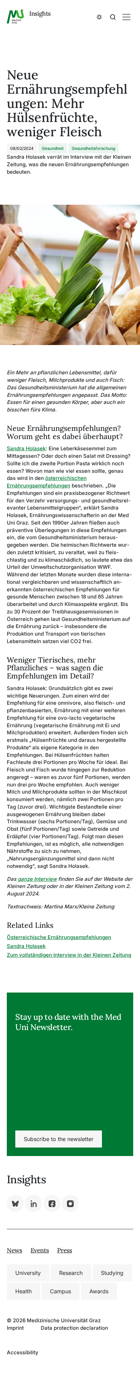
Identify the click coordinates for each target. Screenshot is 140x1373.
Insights (40, 13)
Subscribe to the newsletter (58, 1139)
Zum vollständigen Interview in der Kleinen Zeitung (69, 955)
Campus (60, 1291)
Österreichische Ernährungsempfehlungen (59, 937)
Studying (112, 1272)
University (28, 1272)
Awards (98, 1291)
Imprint (15, 1328)
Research (71, 1272)
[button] (99, 17)
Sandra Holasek (26, 448)
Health (23, 1291)
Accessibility (22, 1352)
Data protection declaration (74, 1328)
